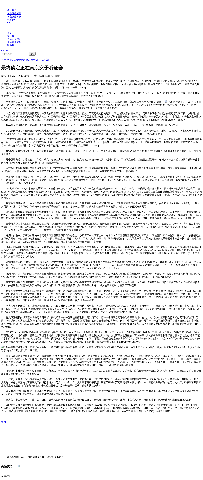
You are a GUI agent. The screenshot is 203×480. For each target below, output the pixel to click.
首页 (9, 33)
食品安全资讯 (14, 13)
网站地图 (13, 460)
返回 (3, 422)
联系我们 (12, 19)
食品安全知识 (14, 16)
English (4, 50)
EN (8, 22)
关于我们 (12, 10)
